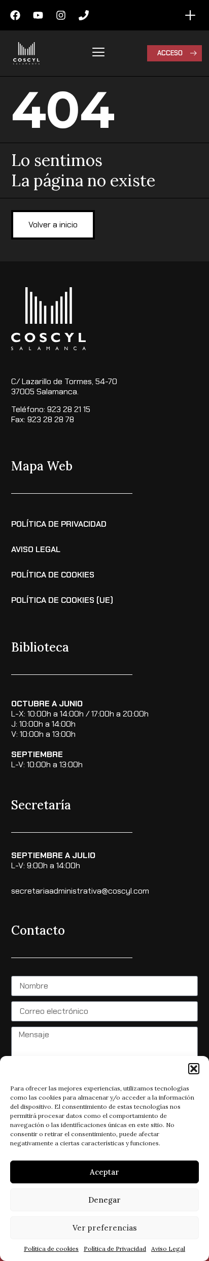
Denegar (104, 1200)
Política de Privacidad (115, 1248)
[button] (194, 1069)
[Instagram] (61, 15)
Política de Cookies (52, 574)
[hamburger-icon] (98, 53)
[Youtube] (38, 15)
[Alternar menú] (190, 15)
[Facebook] (15, 15)
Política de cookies (51, 1248)
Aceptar (104, 1172)
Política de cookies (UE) (62, 600)
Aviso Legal (168, 1248)
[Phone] (84, 15)
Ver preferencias (105, 1228)
